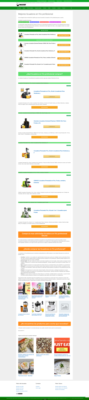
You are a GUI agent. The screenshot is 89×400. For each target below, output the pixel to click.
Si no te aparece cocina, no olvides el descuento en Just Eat (62, 355)
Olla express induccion (44, 22)
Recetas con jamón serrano (21, 391)
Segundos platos (38, 8)
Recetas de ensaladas (60, 389)
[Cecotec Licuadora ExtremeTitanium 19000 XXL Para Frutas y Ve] (26, 123)
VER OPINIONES (44, 107)
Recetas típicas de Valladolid (61, 388)
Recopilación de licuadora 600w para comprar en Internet (37, 296)
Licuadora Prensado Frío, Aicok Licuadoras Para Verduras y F (52, 152)
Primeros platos (30, 8)
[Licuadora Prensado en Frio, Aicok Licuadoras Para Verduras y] (26, 93)
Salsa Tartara (57, 375)
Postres (44, 8)
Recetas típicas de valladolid (24, 22)
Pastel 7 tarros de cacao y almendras (42, 355)
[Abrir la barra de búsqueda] (71, 8)
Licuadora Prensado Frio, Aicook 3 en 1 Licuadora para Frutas (50, 211)
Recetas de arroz (19, 389)
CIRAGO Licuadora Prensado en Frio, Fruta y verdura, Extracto (50, 181)
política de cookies (68, 398)
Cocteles (54, 8)
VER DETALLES (52, 96)
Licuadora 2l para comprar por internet (24, 315)
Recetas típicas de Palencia (61, 386)
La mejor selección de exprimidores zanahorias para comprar (64, 296)
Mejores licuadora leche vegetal (50, 296)
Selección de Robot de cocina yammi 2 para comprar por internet (50, 315)
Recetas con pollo (19, 386)
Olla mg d (63, 22)
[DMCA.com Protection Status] (19, 394)
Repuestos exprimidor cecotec (55, 22)
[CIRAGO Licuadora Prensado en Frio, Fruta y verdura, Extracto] (26, 183)
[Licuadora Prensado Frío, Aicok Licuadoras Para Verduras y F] (26, 153)
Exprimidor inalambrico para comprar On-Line (37, 315)
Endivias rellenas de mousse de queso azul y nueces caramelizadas (26, 356)
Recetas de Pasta (19, 388)
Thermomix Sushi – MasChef (25, 375)
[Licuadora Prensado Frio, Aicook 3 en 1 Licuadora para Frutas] (26, 212)
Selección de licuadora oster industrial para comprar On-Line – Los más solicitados (23, 297)
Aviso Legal (38, 388)
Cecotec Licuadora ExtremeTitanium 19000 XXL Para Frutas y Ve (50, 122)
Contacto (38, 386)
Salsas (24, 8)
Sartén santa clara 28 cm (34, 22)
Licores (59, 8)
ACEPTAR (45, 399)
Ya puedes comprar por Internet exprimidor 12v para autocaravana (64, 315)
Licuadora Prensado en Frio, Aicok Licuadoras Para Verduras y (49, 92)
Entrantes (19, 8)
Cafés (49, 8)
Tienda (63, 8)
